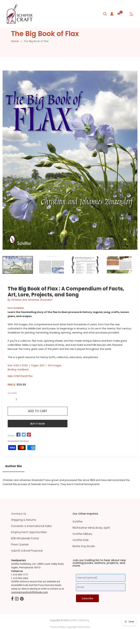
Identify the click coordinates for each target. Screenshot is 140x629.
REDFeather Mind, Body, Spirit (91, 527)
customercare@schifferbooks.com (29, 592)
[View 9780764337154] (18, 265)
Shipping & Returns (23, 520)
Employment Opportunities (29, 532)
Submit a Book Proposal (27, 550)
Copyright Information (78, 627)
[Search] (105, 13)
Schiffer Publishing (79, 620)
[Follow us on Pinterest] (29, 434)
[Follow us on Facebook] (18, 434)
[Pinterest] (22, 599)
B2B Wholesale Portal (25, 538)
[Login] (112, 13)
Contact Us (18, 513)
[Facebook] (12, 599)
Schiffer (78, 521)
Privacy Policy (57, 627)
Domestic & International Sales (31, 526)
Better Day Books (84, 546)
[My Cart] (118, 13)
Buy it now (37, 423)
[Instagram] (17, 599)
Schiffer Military (82, 534)
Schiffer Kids (81, 540)
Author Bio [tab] (13, 466)
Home (15, 41)
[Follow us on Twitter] (23, 434)
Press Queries (20, 544)
